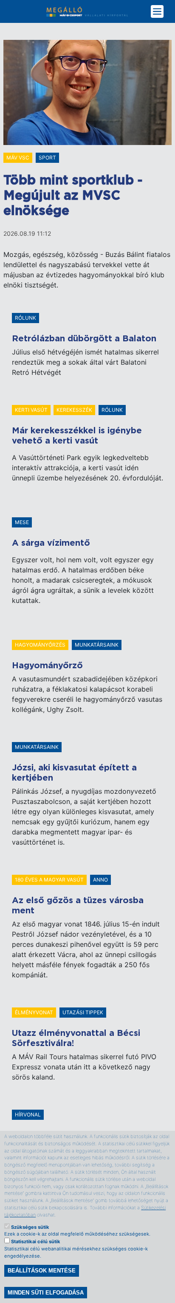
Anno (100, 879)
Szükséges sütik (30, 1227)
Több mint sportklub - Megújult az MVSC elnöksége (73, 196)
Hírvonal (28, 1114)
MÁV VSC (17, 157)
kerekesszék (74, 410)
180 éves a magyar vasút (49, 879)
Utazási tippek (82, 1012)
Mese (22, 522)
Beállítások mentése (42, 1270)
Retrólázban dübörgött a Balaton (84, 339)
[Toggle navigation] (159, 11)
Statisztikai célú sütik (35, 1241)
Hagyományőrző (47, 665)
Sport (47, 157)
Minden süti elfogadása (46, 1292)
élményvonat (34, 1012)
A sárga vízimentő (51, 543)
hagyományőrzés (40, 645)
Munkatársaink (97, 645)
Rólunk (25, 318)
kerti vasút (31, 410)
